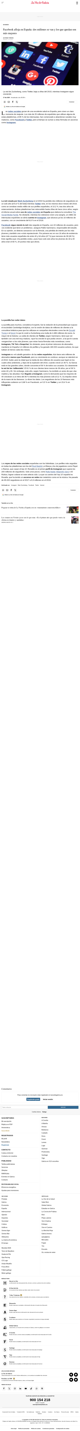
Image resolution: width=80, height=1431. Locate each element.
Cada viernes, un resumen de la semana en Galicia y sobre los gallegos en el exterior (29, 1326)
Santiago (45, 1155)
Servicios (4, 1167)
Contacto (4, 1180)
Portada (4, 1199)
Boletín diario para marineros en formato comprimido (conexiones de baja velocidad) (29, 1318)
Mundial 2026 (6, 1248)
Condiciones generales (48, 1428)
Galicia (4, 1202)
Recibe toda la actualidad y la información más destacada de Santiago (25, 1348)
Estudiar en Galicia (48, 1208)
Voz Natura (56, 1412)
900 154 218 (40, 1400)
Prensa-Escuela (65, 1412)
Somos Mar (5, 1233)
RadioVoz (38, 1412)
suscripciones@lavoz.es (40, 1404)
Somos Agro (6, 1230)
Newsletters (5, 1142)
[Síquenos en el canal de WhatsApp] (36, 1388)
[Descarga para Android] (76, 1375)
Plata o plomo (46, 1218)
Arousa (44, 1127)
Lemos (44, 1142)
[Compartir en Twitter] (17, 102)
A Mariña (45, 1123)
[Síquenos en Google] (42, 1388)
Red (43, 1215)
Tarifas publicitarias (8, 1164)
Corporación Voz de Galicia (8, 1412)
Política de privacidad (23, 1428)
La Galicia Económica (9, 1240)
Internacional (6, 1211)
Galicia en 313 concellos (50, 1161)
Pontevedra (46, 1152)
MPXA (72, 1412)
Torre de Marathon (8, 1251)
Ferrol (44, 1139)
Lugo (43, 1145)
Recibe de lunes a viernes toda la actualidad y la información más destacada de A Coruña (30, 1333)
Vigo (43, 1158)
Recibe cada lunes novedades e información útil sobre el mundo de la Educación (28, 1304)
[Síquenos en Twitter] (9, 1388)
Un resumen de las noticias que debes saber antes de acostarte (24, 1289)
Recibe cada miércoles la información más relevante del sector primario (26, 1311)
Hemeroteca (5, 1127)
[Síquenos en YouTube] (25, 1388)
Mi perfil (4, 1139)
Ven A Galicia (46, 1221)
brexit (13, 333)
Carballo (45, 1133)
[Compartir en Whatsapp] (4, 102)
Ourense (45, 1149)
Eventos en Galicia (8, 1177)
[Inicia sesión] (76, 2)
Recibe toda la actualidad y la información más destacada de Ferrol (25, 1340)
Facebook (19, 120)
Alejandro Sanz (62, 472)
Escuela (44, 1249)
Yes (43, 1246)
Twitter (29, 120)
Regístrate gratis (33, 1099)
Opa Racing (6, 1257)
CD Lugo (5, 1260)
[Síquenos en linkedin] (20, 1388)
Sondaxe (44, 1412)
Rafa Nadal (50, 472)
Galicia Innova (47, 1233)
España (4, 1208)
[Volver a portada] (40, 3)
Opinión (4, 1215)
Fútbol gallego (7, 1270)
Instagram (11, 122)
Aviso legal (13, 1428)
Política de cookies (36, 1428)
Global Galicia (46, 1205)
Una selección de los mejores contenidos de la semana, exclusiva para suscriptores (29, 1296)
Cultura (4, 1224)
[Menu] (3, 3)
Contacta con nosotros (9, 1156)
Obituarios (5, 1237)
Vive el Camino (47, 1227)
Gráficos (4, 1227)
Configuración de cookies (62, 1428)
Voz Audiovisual (30, 1412)
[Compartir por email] (8, 102)
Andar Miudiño (7, 1263)
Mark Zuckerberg (25, 201)
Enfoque (44, 1224)
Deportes (5, 1218)
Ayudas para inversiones (10, 1190)
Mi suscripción (6, 1121)
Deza (43, 1136)
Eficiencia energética (8, 1187)
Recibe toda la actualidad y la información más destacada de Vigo (24, 1355)
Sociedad (5, 1221)
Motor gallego (6, 1273)
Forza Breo (5, 1267)
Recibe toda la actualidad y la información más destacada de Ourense (25, 1362)
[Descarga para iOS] (71, 1375)
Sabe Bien (45, 1202)
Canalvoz (50, 1412)
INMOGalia (5, 1173)
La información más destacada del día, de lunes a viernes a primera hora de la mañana (29, 1282)
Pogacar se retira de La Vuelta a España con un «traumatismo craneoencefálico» (31, 507)
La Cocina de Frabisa (49, 1211)
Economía (5, 1205)
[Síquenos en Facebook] (4, 1388)
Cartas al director (7, 1153)
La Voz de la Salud (48, 1199)
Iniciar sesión (48, 1099)
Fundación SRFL (21, 1412)
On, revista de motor (48, 1252)
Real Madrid (37, 466)
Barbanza (45, 1130)
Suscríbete (5, 1131)
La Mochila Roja (47, 1230)
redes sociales (14, 111)
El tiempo (5, 1243)
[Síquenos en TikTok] (31, 1388)
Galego (44, 1112)
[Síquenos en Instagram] (14, 1388)
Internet (42, 485)
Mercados (45, 1240)
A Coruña (45, 1120)
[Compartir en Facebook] (12, 102)
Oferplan (4, 1170)
